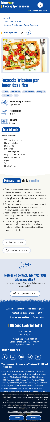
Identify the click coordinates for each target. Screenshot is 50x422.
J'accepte (33, 418)
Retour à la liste (16, 242)
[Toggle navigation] (47, 5)
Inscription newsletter (27, 293)
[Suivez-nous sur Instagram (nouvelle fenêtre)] (30, 357)
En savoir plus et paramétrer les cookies (25, 412)
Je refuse (16, 418)
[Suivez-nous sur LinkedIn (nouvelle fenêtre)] (13, 357)
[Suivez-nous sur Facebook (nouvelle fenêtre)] (4, 357)
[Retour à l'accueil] (7, 3)
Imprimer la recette (18, 250)
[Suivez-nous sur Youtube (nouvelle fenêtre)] (21, 357)
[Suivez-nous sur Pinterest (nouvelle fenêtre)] (38, 357)
